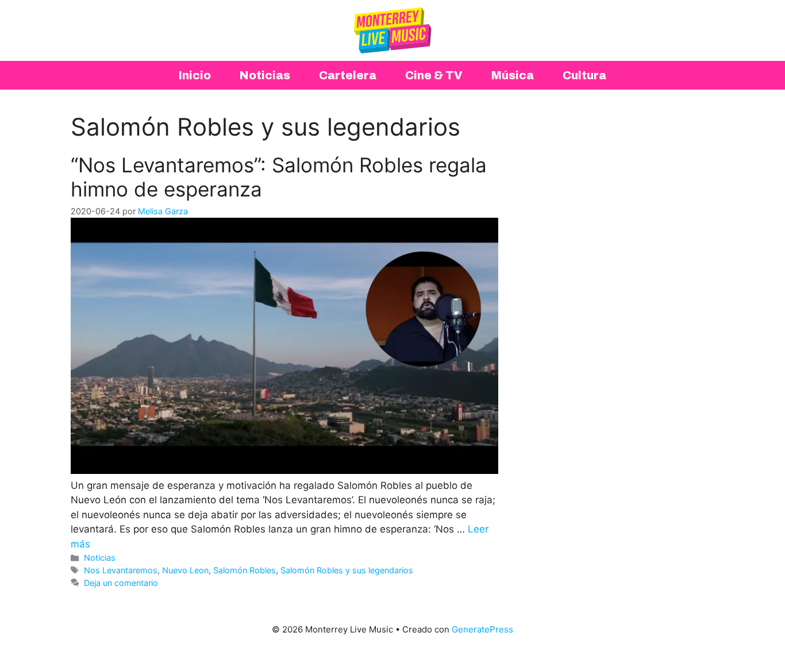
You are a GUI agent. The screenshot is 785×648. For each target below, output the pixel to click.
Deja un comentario (121, 583)
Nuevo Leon (185, 570)
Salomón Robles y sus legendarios (346, 570)
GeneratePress (482, 629)
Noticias (100, 557)
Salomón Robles (244, 570)
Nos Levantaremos (120, 570)
